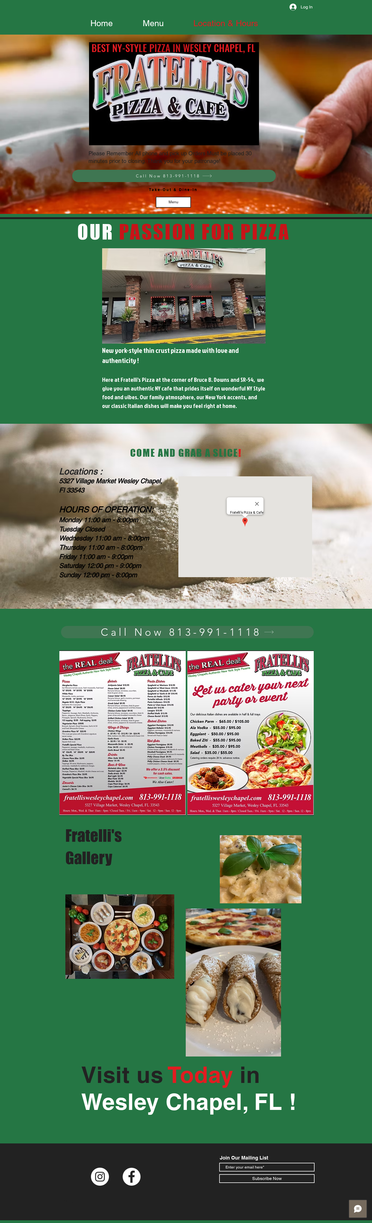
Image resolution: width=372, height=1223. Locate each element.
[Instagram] (100, 1177)
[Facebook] (132, 1177)
